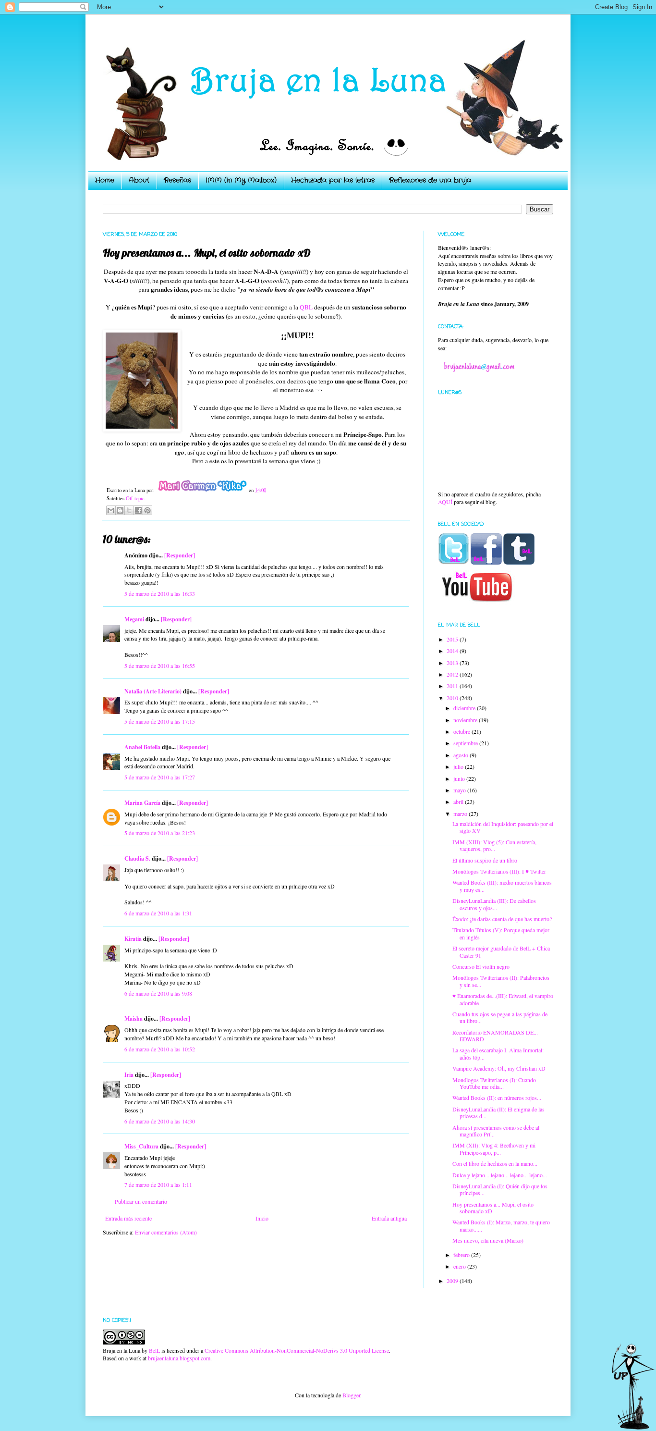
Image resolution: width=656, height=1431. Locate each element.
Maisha (133, 1018)
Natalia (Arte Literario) (153, 691)
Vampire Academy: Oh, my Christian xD (499, 1068)
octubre (462, 731)
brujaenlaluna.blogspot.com (179, 1358)
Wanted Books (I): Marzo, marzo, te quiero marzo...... (501, 1225)
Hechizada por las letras (333, 180)
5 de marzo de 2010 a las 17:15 (159, 721)
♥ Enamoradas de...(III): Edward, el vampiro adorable (502, 999)
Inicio (261, 1218)
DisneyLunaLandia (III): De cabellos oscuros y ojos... (494, 904)
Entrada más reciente (128, 1218)
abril (459, 801)
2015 (453, 639)
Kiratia (133, 939)
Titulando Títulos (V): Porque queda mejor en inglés (500, 933)
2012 (453, 674)
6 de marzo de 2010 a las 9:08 (158, 993)
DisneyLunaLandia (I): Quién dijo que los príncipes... (499, 1189)
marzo (461, 813)
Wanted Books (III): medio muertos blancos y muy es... (502, 885)
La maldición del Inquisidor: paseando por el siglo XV (502, 827)
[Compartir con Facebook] (138, 510)
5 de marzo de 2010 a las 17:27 (159, 777)
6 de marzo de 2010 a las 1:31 (158, 913)
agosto (461, 755)
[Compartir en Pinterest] (147, 510)
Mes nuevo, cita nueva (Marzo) (487, 1240)
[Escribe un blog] (120, 510)
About (139, 180)
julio (459, 766)
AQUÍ (445, 502)
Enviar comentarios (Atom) (166, 1232)
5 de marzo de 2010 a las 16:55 (159, 665)
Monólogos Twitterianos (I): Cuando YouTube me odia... (494, 1083)
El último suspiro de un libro (484, 860)
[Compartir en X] (129, 510)
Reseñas (177, 180)
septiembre (466, 743)
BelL (154, 1350)
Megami (134, 619)
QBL (306, 307)
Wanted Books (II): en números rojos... (496, 1097)
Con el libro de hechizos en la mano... (494, 1163)
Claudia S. (137, 858)
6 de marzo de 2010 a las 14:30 (159, 1121)
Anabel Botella (142, 747)
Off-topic (135, 498)
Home (104, 180)
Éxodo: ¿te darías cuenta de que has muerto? (502, 919)
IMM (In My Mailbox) (241, 180)
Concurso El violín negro (481, 966)
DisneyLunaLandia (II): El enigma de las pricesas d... (498, 1112)
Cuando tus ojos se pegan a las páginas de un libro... (499, 1017)
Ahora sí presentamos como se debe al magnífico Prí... (495, 1130)
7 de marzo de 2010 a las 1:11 (158, 1184)
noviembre (466, 720)
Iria (129, 1075)
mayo (460, 790)
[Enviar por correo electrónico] (111, 510)
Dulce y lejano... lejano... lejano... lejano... (499, 1175)
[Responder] (179, 555)
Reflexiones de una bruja (430, 180)
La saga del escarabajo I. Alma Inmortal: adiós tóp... (498, 1053)
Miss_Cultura (141, 1146)
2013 (453, 662)
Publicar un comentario (141, 1201)
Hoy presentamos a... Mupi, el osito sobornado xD (493, 1207)
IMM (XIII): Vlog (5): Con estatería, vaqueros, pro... (494, 845)
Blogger (351, 1395)
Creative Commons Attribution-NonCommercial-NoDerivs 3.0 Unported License (297, 1350)
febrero (462, 1254)
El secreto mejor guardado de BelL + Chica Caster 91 (501, 951)
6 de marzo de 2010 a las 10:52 (159, 1049)
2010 (453, 698)
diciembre (465, 708)
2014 (453, 650)
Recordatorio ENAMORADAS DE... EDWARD (495, 1035)
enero (460, 1266)
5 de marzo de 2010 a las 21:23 (159, 833)
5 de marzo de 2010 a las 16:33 (159, 593)
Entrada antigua (389, 1218)
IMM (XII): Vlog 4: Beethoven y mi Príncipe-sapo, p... (493, 1148)
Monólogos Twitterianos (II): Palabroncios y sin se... (500, 981)
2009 (453, 1280)
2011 (453, 686)
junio (459, 778)
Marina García (142, 803)
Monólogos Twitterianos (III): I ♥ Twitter (499, 871)
